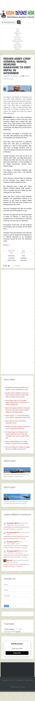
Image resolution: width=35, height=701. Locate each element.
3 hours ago (19, 566)
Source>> (6, 245)
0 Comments (17, 266)
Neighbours (17, 33)
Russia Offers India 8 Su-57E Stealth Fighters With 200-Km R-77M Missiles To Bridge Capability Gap (17, 402)
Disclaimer (20, 680)
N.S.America (17, 37)
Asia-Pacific (17, 39)
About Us (17, 49)
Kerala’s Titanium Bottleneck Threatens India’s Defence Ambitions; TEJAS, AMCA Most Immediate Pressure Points (17, 395)
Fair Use (22, 687)
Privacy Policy (15, 687)
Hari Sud (9, 560)
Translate (17, 631)
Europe (18, 43)
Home (17, 29)
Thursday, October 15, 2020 (12, 76)
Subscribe (17, 653)
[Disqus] (17, 297)
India (17, 31)
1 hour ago (19, 529)
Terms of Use (29, 680)
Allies (17, 35)
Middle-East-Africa (17, 41)
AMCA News (17, 45)
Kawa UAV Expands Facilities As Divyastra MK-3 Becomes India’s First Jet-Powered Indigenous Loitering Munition (17, 410)
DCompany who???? (13, 523)
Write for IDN (17, 47)
